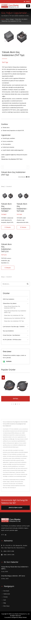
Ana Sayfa (6, 590)
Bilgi (4, 603)
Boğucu (8, 481)
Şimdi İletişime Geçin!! (15, 507)
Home (7, 19)
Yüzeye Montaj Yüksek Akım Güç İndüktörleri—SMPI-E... (15, 568)
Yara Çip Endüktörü (8, 331)
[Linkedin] (5, 535)
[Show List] (29, 177)
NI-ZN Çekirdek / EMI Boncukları (12, 339)
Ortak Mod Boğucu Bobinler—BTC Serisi (13, 576)
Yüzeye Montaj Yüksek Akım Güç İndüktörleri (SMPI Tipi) (12, 307)
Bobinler (12, 481)
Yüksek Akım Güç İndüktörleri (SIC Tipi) (13, 315)
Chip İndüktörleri (19, 483)
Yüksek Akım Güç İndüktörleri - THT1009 (22, 207)
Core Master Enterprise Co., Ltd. (21, 614)
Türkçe (28, 1)
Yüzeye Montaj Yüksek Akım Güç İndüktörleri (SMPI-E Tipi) (15, 311)
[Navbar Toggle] (28, 5)
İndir (4, 600)
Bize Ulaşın (5, 487)
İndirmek (9, 361)
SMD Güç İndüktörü (8, 299)
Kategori (12, 19)
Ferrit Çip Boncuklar (19, 481)
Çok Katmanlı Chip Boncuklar (9, 483)
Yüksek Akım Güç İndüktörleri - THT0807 (6, 207)
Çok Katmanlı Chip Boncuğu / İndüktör (14, 326)
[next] (28, 167)
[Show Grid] (27, 177)
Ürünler (5, 597)
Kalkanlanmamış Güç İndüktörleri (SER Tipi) (14, 318)
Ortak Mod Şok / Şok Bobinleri (11, 335)
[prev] (2, 167)
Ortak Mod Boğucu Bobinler (9, 485)
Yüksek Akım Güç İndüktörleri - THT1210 (6, 248)
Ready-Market (23, 617)
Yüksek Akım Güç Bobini (21, 19)
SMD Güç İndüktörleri (20, 479)
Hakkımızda (6, 594)
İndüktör (4, 481)
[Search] (27, 284)
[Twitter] (3, 535)
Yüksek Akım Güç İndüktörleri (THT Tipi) (11, 21)
